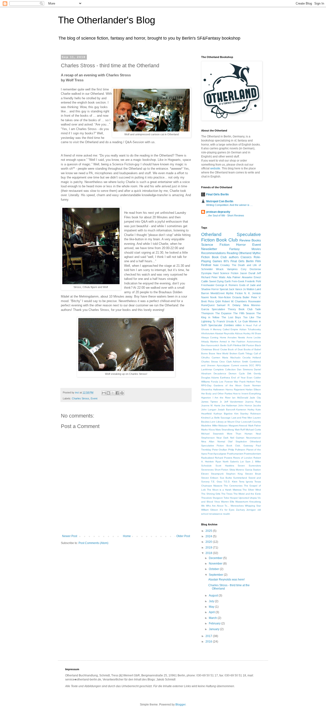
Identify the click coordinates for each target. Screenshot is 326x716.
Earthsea (225, 377)
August (214, 595)
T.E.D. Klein (230, 481)
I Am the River (222, 397)
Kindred (205, 417)
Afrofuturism (207, 333)
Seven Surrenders (249, 465)
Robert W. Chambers (234, 301)
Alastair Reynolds (224, 333)
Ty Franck (219, 321)
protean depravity (218, 212)
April (212, 612)
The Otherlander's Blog (106, 20)
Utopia (253, 497)
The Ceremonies (233, 485)
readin (226, 513)
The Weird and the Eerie (247, 493)
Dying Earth (224, 281)
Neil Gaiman (237, 437)
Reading (232, 253)
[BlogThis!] (108, 393)
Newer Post (69, 536)
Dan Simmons (245, 369)
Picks (211, 301)
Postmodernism (252, 453)
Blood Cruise (220, 349)
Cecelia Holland (251, 357)
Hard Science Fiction (225, 273)
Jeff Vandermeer (233, 401)
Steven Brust (253, 473)
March (213, 618)
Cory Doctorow (251, 269)
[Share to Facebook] (117, 393)
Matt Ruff (240, 429)
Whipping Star (253, 505)
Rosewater (254, 301)
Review (244, 240)
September (216, 574)
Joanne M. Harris (210, 405)
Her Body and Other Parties (216, 393)
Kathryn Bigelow (223, 413)
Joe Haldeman (229, 405)
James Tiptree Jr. (211, 401)
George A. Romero (227, 285)
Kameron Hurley (245, 409)
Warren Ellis (227, 501)
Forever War (231, 381)
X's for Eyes (227, 509)
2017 (209, 636)
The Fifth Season (244, 313)
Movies (256, 249)
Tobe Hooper (231, 497)
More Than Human (240, 433)
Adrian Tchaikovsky (250, 329)
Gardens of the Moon (228, 385)
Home (127, 536)
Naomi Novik (209, 297)
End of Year (238, 377)
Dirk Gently (254, 373)
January (214, 629)
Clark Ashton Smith (237, 361)
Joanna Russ (253, 401)
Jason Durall (247, 273)
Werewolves (237, 505)
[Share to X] (112, 393)
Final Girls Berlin (217, 194)
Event (94, 398)
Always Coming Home (213, 337)
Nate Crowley (221, 265)
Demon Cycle (237, 373)
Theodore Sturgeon (212, 497)
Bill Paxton (248, 345)
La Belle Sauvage (220, 417)
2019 (209, 547)
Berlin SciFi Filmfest (231, 345)
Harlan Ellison (253, 389)
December (216, 558)
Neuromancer (253, 437)
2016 (209, 641)
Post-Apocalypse (217, 453)
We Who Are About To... (215, 505)
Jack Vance (235, 289)
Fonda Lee (217, 381)
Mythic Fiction (234, 293)
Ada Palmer (234, 277)
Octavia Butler (240, 297)
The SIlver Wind (251, 489)
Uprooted (244, 497)
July (212, 601)
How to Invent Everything (247, 393)
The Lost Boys (231, 317)
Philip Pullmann (236, 449)
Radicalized (207, 457)
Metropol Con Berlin (219, 201)
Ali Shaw (256, 333)
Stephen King (234, 473)
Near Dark (222, 437)
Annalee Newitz (236, 337)
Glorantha (206, 389)
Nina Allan (207, 441)
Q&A (218, 301)
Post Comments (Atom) (93, 543)
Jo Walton (248, 289)
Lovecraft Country (251, 421)
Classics (246, 257)
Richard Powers (223, 457)
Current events (239, 365)
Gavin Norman (252, 385)
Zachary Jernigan (246, 509)
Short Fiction (222, 469)
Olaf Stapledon (237, 441)
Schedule (206, 465)
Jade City (255, 397)
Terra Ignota (246, 481)
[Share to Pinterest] (122, 393)
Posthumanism (235, 453)
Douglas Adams (210, 377)
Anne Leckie (254, 337)
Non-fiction (224, 297)
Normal (221, 441)
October (214, 569)
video (238, 325)
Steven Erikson (209, 477)
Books (256, 240)
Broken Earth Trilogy (241, 353)
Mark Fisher (254, 425)
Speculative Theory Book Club (232, 309)
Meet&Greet (217, 293)
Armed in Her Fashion (232, 341)
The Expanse (223, 313)
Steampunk (217, 473)
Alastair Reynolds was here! (226, 579)
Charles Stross (80, 398)
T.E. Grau (216, 481)
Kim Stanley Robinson (247, 413)
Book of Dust (235, 349)
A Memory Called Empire (224, 329)
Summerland (240, 477)
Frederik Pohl (253, 281)
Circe (222, 361)
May (212, 606)
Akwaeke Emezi (251, 277)
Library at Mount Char (228, 421)
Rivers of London (242, 457)
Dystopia (206, 273)
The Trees (227, 493)
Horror (241, 244)
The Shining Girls (210, 493)
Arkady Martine (209, 341)
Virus (217, 501)
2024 (209, 536)
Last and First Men (241, 417)
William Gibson (209, 509)
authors (234, 257)
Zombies (229, 325)
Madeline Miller (209, 425)
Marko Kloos (208, 429)
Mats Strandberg (225, 429)
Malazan (223, 425)
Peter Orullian (219, 449)
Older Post (183, 536)
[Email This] (103, 393)
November (216, 563)
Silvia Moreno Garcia (240, 469)
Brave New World (218, 353)
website (215, 168)
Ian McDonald (240, 397)
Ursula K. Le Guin (237, 321)
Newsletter (209, 249)
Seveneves (207, 469)
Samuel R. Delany (229, 305)
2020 (209, 542)
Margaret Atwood (238, 425)
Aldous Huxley (243, 333)
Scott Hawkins (225, 465)
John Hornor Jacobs (249, 405)
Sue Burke (226, 477)
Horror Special (219, 289)
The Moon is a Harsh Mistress (224, 489)
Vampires (232, 269)
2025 (209, 531)
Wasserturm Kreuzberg (248, 501)
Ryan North (222, 461)
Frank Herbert (247, 381)
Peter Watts (218, 277)
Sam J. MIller (253, 461)
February (215, 623)
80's (226, 261)
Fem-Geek (238, 281)
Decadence (220, 373)
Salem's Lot (237, 461)
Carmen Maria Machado (226, 357)
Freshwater (208, 285)
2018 (209, 553)
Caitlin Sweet (208, 281)
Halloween (219, 389)
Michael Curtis (253, 429)
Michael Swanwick (212, 433)
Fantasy (234, 249)
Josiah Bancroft (226, 409)
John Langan (208, 409)
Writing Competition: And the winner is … (229, 205)
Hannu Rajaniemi (235, 389)
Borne (204, 353)
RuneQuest (208, 305)
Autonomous (254, 341)
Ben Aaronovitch (210, 345)
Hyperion (206, 397)
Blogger (180, 704)
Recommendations (213, 253)
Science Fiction (215, 244)
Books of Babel (252, 349)
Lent (212, 421)
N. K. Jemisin (252, 293)
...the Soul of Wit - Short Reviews (225, 215)
